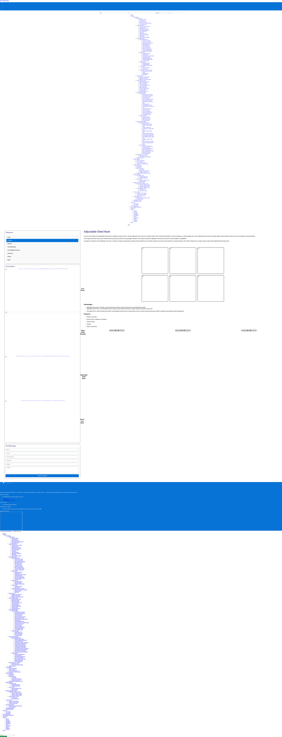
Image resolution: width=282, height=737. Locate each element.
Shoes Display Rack (144, 91)
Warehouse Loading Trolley (142, 183)
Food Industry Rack (146, 114)
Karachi (135, 211)
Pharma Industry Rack (147, 100)
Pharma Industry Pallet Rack (21, 643)
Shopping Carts (143, 61)
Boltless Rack (139, 18)
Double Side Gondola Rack (148, 56)
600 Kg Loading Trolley (145, 187)
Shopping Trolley (146, 63)
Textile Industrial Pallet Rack (21, 640)
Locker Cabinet (140, 161)
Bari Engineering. (8, 531)
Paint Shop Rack (143, 31)
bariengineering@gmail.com (9, 500)
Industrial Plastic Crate (144, 180)
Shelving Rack (143, 27)
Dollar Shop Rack (143, 84)
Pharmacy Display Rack (144, 77)
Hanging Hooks (145, 73)
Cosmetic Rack (143, 90)
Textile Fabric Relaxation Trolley (143, 173)
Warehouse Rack (143, 115)
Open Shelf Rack (143, 33)
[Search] (7, 735)
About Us (133, 202)
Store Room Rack (143, 21)
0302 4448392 (6, 499)
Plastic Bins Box (137, 174)
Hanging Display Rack (147, 58)
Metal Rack (142, 36)
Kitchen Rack (142, 20)
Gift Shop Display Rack (144, 85)
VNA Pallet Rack (146, 147)
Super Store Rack (146, 46)
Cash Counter (142, 66)
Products (132, 16)
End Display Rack (146, 57)
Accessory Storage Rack (145, 26)
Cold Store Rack (145, 109)
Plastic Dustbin (143, 181)
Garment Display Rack (144, 88)
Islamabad (136, 214)
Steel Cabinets (137, 159)
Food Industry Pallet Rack (147, 135)
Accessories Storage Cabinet (142, 163)
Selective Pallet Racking (147, 146)
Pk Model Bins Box (144, 177)
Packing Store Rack (146, 97)
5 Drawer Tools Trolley (141, 193)
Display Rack (142, 52)
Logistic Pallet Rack (146, 127)
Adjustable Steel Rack (144, 34)
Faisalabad (136, 213)
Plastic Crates (139, 179)
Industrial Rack (143, 93)
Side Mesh (144, 74)
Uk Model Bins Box (144, 176)
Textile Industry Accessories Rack (22, 622)
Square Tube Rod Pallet (144, 170)
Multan (135, 219)
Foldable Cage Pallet (144, 172)
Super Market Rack (141, 38)
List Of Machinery (134, 206)
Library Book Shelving (144, 37)
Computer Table (140, 199)
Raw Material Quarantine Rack (21, 619)
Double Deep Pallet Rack (147, 148)
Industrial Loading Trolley (139, 182)
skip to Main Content (4, 0)
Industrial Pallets (137, 165)
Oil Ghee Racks (145, 60)
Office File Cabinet (141, 160)
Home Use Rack (143, 19)
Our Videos (136, 204)
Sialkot (135, 216)
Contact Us (133, 208)
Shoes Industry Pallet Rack (148, 141)
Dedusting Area (145, 104)
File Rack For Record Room (145, 23)
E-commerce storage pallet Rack (21, 642)
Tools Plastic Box (140, 175)
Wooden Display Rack (141, 80)
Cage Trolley (142, 189)
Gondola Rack (145, 54)
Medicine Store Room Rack (145, 79)
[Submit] (14, 735)
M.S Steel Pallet (140, 168)
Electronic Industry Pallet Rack (21, 651)
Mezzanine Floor (143, 155)
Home (132, 14)
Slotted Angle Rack (141, 25)
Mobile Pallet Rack (146, 152)
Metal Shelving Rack (144, 29)
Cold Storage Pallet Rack (147, 133)
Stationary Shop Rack (147, 51)
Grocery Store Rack (146, 41)
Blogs (132, 222)
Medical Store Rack (144, 78)
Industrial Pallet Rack (144, 122)
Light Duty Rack (145, 116)
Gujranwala (136, 217)
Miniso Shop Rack (143, 82)
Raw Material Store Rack (147, 95)
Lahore (135, 210)
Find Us (132, 209)
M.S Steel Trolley (143, 190)
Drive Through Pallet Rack (148, 150)
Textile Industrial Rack (147, 105)
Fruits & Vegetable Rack (147, 59)
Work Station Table (138, 196)
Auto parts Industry (146, 111)
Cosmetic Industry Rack (147, 112)
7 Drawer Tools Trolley (141, 194)
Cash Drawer (145, 68)
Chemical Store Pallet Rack (148, 134)
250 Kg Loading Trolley (145, 186)
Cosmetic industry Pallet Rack (21, 649)
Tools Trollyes (137, 192)
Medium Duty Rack (146, 118)
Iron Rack (142, 32)
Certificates (136, 203)
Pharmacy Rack (140, 75)
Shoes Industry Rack (146, 113)
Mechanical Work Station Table (143, 197)
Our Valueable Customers (136, 207)
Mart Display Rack (146, 44)
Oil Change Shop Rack (144, 30)
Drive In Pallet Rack (146, 149)
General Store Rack (146, 47)
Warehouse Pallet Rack (141, 121)
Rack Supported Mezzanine (145, 156)
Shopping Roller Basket (147, 65)
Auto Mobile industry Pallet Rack (22, 648)
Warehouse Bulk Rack (141, 92)
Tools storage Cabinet (141, 162)
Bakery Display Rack (146, 48)
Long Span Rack (145, 120)
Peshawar (136, 220)
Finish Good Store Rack (147, 94)
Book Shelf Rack (143, 24)
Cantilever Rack (140, 158)
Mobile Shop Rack (143, 87)
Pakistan (135, 221)
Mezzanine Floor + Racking (142, 154)
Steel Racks (136, 17)
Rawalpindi (136, 215)
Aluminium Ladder (138, 200)
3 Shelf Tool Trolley (141, 195)
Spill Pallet (139, 167)
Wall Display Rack (146, 53)
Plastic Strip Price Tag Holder (21, 589)
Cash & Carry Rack (146, 40)
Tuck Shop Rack (145, 45)
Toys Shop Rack (143, 86)
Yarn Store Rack (145, 98)
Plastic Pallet (139, 166)
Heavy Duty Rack (146, 119)
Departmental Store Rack (147, 43)
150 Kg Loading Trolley (145, 184)
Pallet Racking (143, 145)
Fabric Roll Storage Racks (147, 99)
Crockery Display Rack (147, 50)
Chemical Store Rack (146, 108)
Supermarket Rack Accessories (146, 70)
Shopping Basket (145, 64)
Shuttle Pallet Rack (146, 153)
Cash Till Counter (146, 67)
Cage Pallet (142, 169)
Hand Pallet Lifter (137, 201)
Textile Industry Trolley (142, 188)
